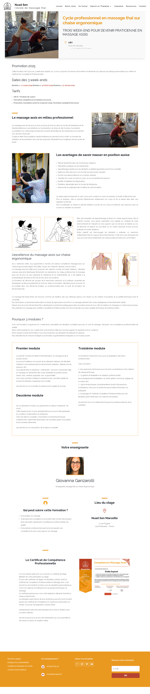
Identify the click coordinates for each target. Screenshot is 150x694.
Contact (142, 6)
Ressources (131, 6)
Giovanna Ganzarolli (75, 480)
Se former (83, 6)
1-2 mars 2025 (26, 85)
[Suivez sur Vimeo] (87, 664)
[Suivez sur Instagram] (82, 664)
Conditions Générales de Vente (20, 666)
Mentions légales (14, 659)
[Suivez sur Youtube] (92, 664)
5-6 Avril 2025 (47, 85)
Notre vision (70, 6)
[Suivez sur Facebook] (77, 664)
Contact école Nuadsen (17, 670)
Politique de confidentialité (18, 662)
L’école (59, 6)
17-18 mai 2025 (68, 85)
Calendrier (119, 6)
